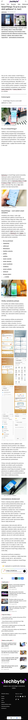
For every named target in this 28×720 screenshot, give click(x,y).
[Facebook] (16, 697)
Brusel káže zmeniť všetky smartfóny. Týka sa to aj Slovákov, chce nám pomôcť (18, 608)
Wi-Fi (11, 231)
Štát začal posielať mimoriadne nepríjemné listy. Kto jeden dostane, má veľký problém (17, 593)
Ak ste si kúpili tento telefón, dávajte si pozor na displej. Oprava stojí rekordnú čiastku (9, 659)
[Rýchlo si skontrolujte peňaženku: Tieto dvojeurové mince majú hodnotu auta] (4, 586)
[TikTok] (16, 699)
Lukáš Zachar (4, 11)
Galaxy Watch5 (17, 89)
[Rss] (18, 699)
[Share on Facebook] (8, 717)
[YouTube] (20, 697)
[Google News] (23, 697)
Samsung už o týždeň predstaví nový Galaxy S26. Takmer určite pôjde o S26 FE (8, 645)
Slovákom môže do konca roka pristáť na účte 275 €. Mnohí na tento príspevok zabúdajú (17, 601)
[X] (18, 697)
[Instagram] (25, 697)
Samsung (4, 175)
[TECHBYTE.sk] (14, 1)
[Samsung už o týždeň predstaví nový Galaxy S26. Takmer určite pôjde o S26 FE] (23, 644)
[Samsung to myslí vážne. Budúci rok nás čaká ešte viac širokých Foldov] (23, 652)
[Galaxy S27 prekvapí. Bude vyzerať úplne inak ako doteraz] (23, 667)
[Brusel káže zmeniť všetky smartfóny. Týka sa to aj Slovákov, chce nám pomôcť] (4, 608)
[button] (2, 1)
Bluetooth (13, 233)
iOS (19, 184)
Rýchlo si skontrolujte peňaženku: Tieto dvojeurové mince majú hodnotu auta (17, 586)
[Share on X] (11, 717)
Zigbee (21, 233)
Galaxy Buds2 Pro (6, 89)
